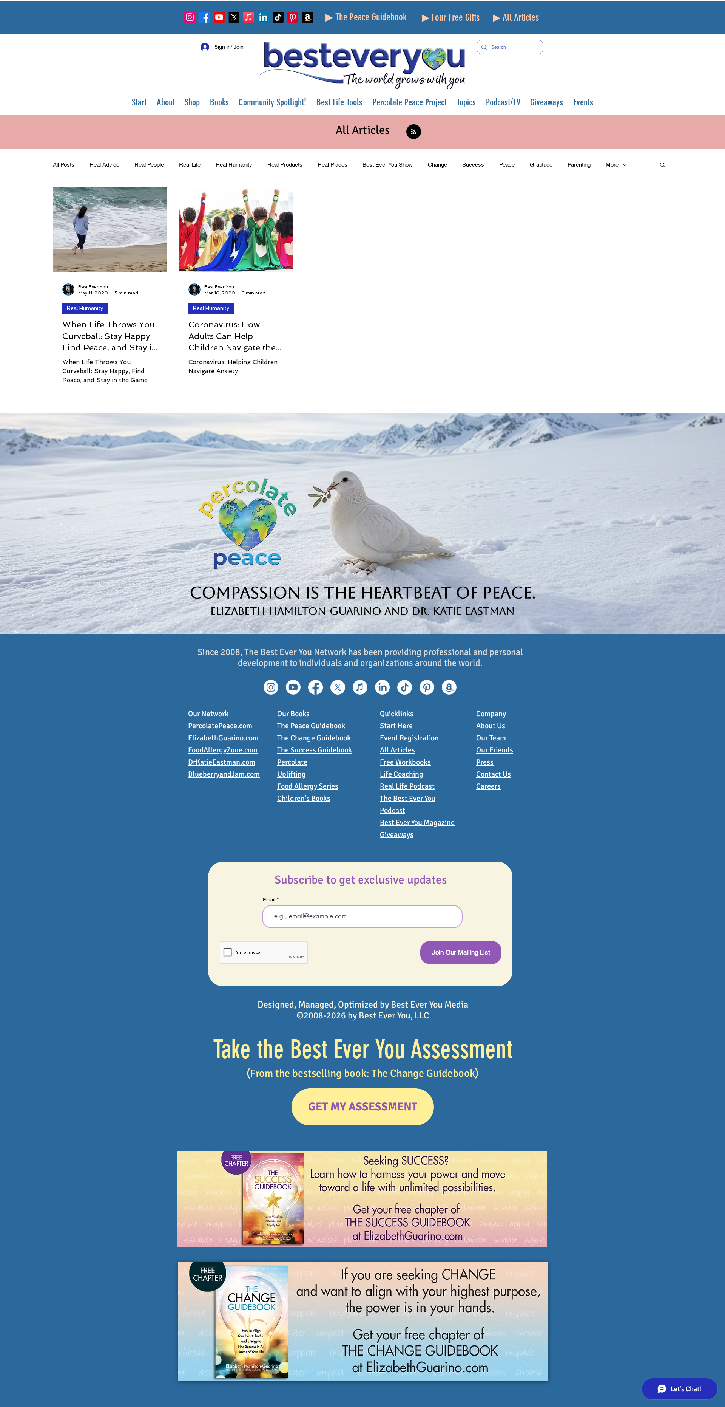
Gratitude (541, 164)
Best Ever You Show (387, 164)
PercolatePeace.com (220, 726)
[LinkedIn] (263, 17)
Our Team (491, 738)
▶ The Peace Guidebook (365, 17)
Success (473, 164)
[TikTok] (278, 17)
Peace (507, 164)
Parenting (579, 164)
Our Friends (494, 750)
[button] (166, 102)
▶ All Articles (516, 17)
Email (269, 899)
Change (437, 164)
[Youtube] (219, 17)
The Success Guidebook (314, 750)
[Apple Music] (248, 17)
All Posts (63, 164)
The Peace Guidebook (311, 726)
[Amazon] (307, 17)
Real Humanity (234, 164)
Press (485, 762)
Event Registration (409, 738)
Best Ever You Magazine (417, 822)
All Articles (397, 750)
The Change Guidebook (314, 738)
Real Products (284, 164)
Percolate (292, 762)
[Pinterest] (292, 17)
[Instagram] (189, 17)
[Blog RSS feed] (413, 132)
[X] (233, 17)
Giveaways (396, 834)
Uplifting (291, 774)
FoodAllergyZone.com (223, 750)
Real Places (332, 164)
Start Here (396, 726)
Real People (149, 164)
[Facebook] (204, 17)
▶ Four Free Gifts (451, 17)
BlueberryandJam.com (224, 774)
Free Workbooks (405, 762)
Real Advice (104, 164)
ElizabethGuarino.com (223, 738)
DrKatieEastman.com (221, 762)
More (612, 164)
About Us (490, 726)
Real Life (190, 164)
